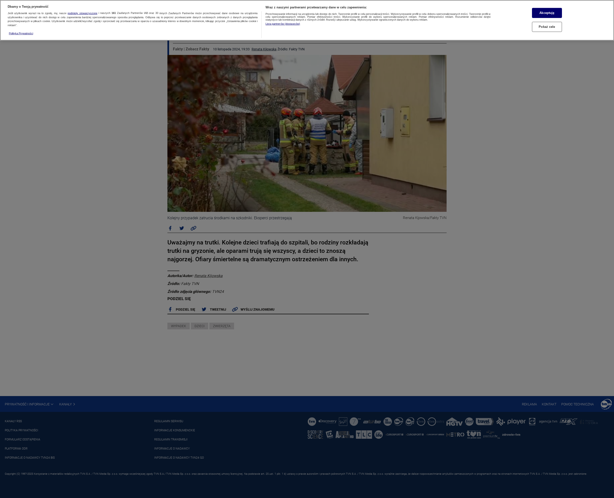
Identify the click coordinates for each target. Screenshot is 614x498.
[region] (307, 20)
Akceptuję (546, 13)
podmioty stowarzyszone (82, 13)
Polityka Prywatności (21, 33)
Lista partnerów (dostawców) (283, 23)
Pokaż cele (547, 27)
